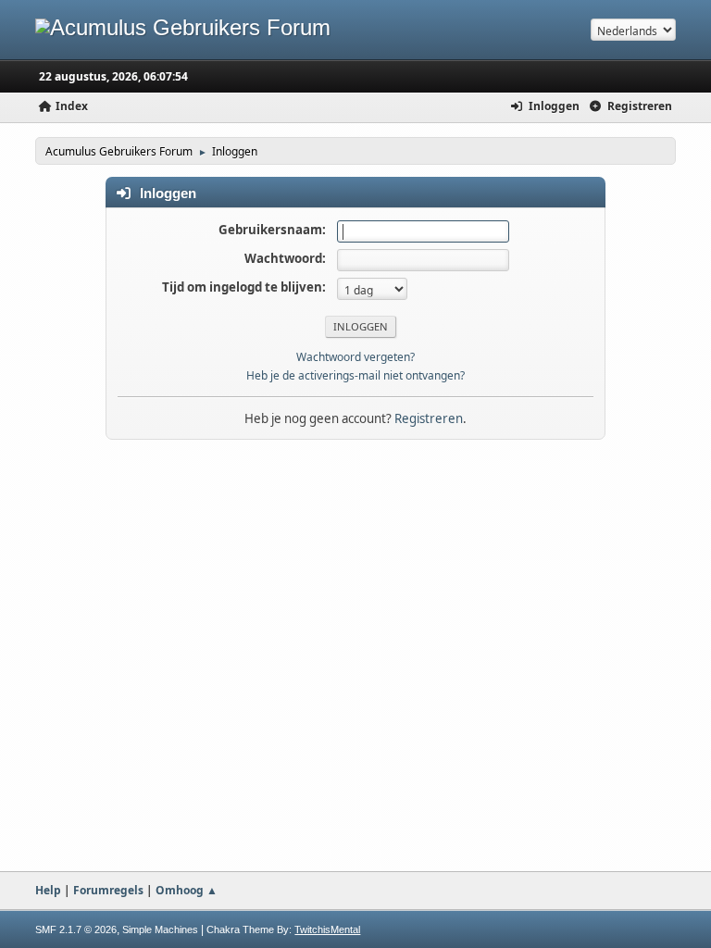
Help (48, 890)
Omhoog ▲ (187, 890)
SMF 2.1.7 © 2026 (76, 929)
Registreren (428, 418)
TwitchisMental (327, 929)
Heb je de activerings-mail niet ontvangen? (355, 375)
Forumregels (108, 890)
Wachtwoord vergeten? (355, 357)
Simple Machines (160, 929)
